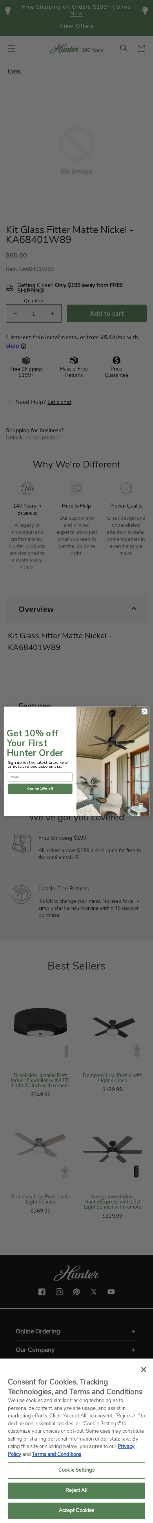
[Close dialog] (144, 711)
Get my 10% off (40, 789)
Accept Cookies (77, 1510)
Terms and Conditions (56, 1454)
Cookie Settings (76, 1470)
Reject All (76, 1490)
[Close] (143, 1369)
